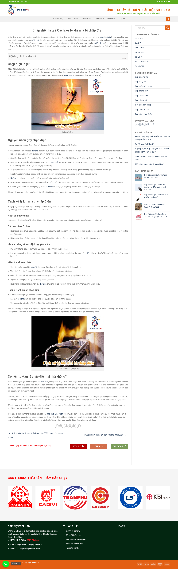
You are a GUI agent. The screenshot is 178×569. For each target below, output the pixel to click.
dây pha (35, 151)
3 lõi (147, 124)
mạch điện (68, 75)
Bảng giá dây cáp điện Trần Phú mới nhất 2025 (104, 435)
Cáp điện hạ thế (141, 77)
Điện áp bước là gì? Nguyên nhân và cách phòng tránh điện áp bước (152, 150)
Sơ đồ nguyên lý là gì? (144, 144)
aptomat (21, 299)
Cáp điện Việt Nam (31, 563)
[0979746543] (5, 564)
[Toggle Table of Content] (122, 57)
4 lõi (152, 124)
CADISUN (139, 38)
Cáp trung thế (140, 81)
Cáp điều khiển (141, 100)
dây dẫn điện (105, 37)
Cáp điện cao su (142, 109)
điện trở (35, 40)
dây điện (34, 267)
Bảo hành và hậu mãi (74, 544)
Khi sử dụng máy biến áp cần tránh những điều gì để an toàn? (152, 138)
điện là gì (99, 43)
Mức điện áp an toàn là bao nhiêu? (149, 164)
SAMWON (139, 66)
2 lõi (142, 124)
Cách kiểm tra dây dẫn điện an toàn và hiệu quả (151, 158)
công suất (54, 162)
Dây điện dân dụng (143, 105)
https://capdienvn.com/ (29, 549)
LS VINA (138, 57)
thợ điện (43, 284)
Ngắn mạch (15, 178)
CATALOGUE (112, 19)
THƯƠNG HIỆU (72, 19)
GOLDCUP (139, 48)
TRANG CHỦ (58, 19)
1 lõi (137, 124)
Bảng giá (100, 19)
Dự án (122, 19)
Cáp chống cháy (141, 91)
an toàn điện (43, 381)
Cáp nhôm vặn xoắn (143, 86)
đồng (89, 253)
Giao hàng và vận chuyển (76, 539)
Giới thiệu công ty (73, 531)
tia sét (50, 186)
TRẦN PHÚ (139, 52)
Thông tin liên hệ (72, 548)
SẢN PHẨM (86, 19)
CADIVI (138, 43)
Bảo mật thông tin (73, 535)
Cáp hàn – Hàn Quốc (143, 114)
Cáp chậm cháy (141, 95)
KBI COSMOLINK (142, 62)
